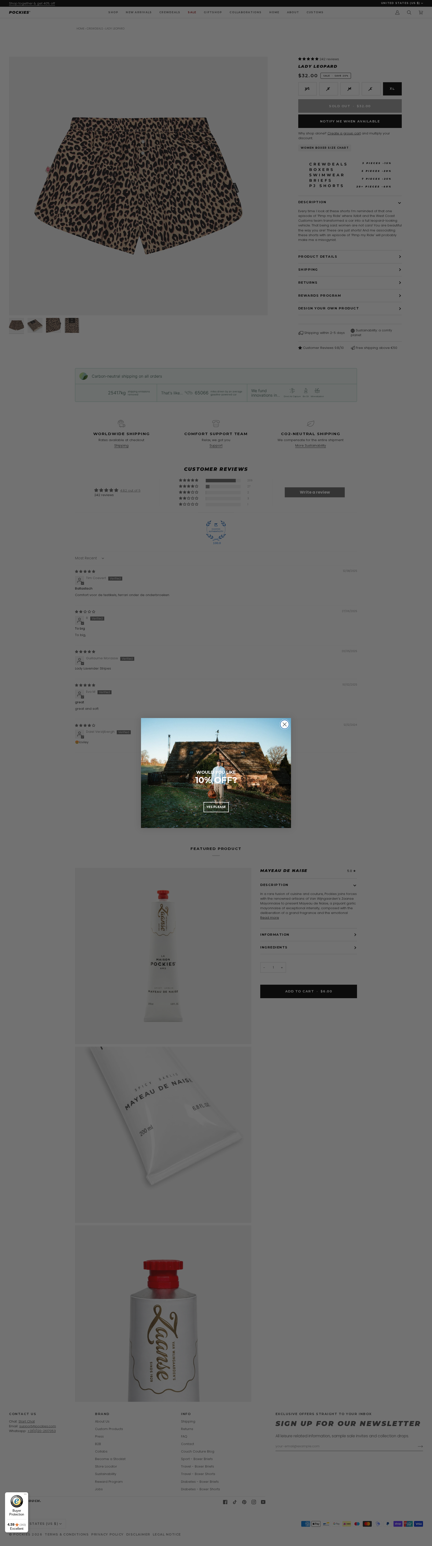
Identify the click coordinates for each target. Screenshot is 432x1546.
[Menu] (25, 1495)
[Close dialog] (284, 724)
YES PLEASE (216, 807)
